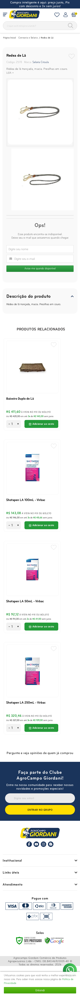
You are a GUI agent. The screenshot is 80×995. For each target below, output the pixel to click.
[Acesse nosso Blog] (50, 846)
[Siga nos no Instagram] (43, 846)
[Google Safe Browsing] (54, 940)
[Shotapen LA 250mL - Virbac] (32, 688)
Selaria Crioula (40, 62)
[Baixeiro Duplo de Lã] (32, 384)
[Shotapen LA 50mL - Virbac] (32, 587)
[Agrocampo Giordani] (24, 14)
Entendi (40, 990)
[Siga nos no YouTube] (36, 846)
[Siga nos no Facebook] (29, 846)
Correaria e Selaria (28, 37)
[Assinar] (40, 810)
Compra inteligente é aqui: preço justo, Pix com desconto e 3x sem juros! (40, 4)
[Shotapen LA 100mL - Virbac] (32, 486)
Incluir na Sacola (41, 424)
